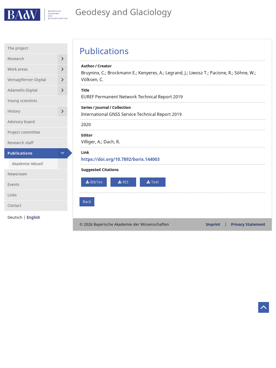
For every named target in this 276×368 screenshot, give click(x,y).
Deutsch (15, 217)
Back (87, 201)
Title (85, 90)
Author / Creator (96, 65)
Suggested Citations (100, 169)
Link (85, 152)
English (33, 217)
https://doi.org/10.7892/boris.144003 (120, 159)
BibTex (95, 182)
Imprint (213, 224)
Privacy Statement (248, 224)
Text (154, 182)
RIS (125, 182)
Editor (86, 135)
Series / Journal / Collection (106, 107)
